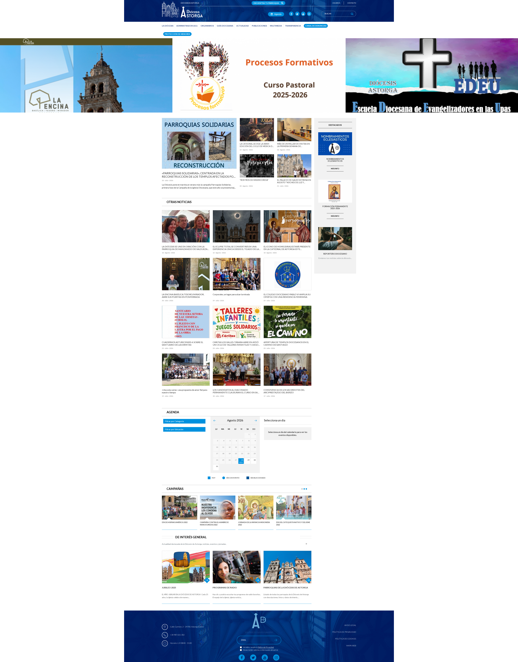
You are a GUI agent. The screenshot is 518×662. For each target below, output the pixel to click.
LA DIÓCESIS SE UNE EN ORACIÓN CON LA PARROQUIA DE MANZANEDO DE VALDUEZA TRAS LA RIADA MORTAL (184, 249)
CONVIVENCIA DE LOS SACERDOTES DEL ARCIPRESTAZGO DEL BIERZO (284, 391)
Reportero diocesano (335, 254)
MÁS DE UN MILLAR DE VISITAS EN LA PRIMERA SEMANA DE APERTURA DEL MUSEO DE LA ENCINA (293, 147)
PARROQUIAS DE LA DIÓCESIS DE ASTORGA (285, 587)
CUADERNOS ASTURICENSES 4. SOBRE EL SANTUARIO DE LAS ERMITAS (182, 343)
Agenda (277, 14)
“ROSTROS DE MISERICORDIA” (254, 180)
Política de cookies (345, 639)
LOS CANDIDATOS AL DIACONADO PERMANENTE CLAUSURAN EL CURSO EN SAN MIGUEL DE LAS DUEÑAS (236, 392)
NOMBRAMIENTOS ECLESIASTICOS (335, 160)
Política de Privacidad (266, 647)
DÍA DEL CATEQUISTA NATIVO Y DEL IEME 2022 (293, 523)
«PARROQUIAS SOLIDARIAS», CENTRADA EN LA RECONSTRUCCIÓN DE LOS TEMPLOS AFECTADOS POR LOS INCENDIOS (198, 176)
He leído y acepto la (250, 647)
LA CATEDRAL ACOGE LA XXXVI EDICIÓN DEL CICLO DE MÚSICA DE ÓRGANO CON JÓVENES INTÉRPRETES (257, 147)
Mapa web (351, 645)
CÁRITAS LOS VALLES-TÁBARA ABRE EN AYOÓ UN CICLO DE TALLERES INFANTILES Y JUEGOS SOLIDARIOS (236, 345)
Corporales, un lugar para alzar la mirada (231, 294)
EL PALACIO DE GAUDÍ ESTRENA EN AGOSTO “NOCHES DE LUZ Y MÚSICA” (294, 182)
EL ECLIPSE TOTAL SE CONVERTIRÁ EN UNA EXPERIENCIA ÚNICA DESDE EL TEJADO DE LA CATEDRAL (236, 249)
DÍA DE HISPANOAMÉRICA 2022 (175, 522)
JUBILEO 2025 (169, 587)
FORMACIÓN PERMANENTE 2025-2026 (335, 207)
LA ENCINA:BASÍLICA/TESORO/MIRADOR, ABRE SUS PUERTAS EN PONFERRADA (183, 295)
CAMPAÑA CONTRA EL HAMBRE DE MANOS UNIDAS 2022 (214, 523)
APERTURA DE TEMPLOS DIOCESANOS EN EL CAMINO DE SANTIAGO (286, 343)
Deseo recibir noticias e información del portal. (260, 650)
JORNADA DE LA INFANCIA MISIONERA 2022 (254, 523)
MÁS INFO (335, 169)
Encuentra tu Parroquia (266, 3)
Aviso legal (350, 625)
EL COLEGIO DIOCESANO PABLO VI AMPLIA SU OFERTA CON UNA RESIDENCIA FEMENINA (287, 295)
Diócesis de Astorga (190, 3)
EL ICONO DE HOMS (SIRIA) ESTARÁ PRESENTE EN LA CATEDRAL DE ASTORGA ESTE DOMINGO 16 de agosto (287, 249)
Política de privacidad (344, 632)
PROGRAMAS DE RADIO (225, 587)
